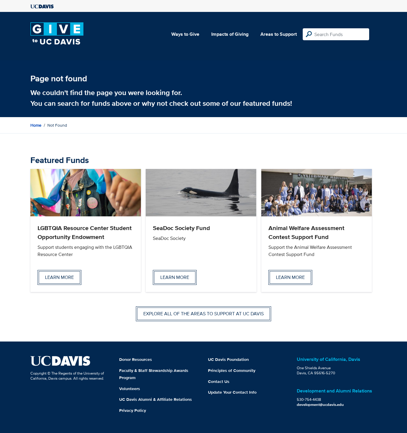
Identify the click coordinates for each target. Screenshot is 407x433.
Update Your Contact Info (232, 392)
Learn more (59, 277)
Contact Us (218, 381)
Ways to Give (185, 34)
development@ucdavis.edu (320, 404)
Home (35, 125)
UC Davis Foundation (228, 359)
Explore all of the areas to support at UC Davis (203, 313)
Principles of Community (231, 370)
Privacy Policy (132, 410)
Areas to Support (278, 34)
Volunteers (129, 389)
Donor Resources (135, 359)
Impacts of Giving (229, 34)
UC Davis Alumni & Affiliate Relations (155, 399)
